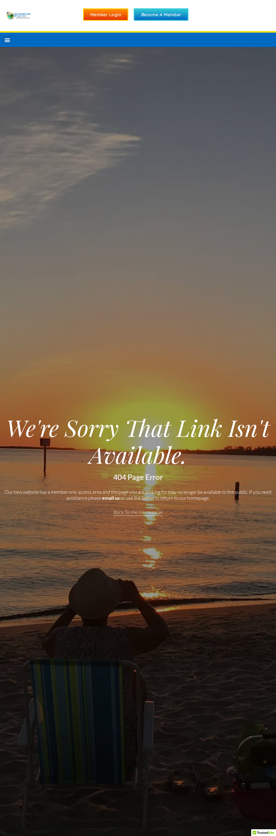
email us (111, 498)
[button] (7, 39)
